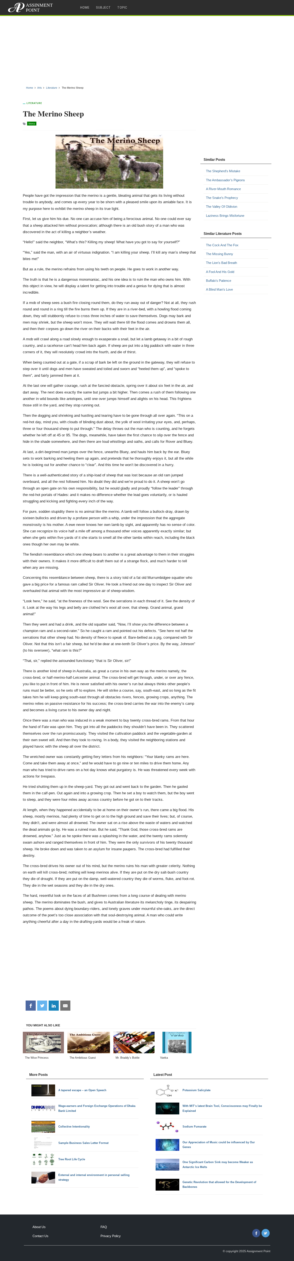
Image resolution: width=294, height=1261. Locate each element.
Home (85, 7)
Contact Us (40, 1236)
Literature (34, 103)
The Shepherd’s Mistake (223, 171)
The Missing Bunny (219, 254)
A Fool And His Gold (220, 272)
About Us (39, 1227)
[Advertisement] (147, 49)
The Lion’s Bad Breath (221, 263)
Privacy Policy (111, 1236)
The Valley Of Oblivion (221, 206)
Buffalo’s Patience (218, 280)
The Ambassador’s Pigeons (225, 180)
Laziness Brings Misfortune (225, 215)
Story (31, 123)
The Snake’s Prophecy (222, 198)
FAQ (104, 1227)
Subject (103, 7)
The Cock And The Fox (222, 245)
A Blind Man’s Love (219, 289)
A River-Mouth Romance (223, 189)
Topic (122, 7)
